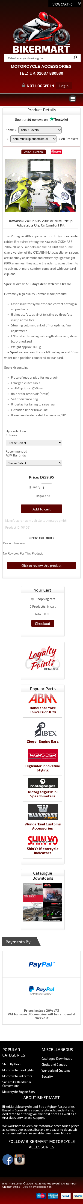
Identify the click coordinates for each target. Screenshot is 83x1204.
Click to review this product (41, 565)
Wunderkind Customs (56, 1070)
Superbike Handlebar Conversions (16, 1084)
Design (27, 1186)
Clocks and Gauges (54, 1064)
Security (47, 1076)
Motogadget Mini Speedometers (42, 794)
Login (63, 85)
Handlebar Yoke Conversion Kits (43, 710)
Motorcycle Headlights (18, 1070)
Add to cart (42, 509)
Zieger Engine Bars (43, 741)
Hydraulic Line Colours (16, 433)
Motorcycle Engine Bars (18, 1092)
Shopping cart (45, 599)
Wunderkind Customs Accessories (43, 826)
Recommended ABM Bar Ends (16, 453)
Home (10, 130)
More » (66, 1133)
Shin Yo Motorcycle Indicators (43, 851)
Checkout (42, 623)
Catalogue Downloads (57, 1058)
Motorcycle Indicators (17, 1076)
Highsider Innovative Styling (42, 768)
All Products (69, 139)
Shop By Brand (12, 1064)
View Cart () (63, 4)
